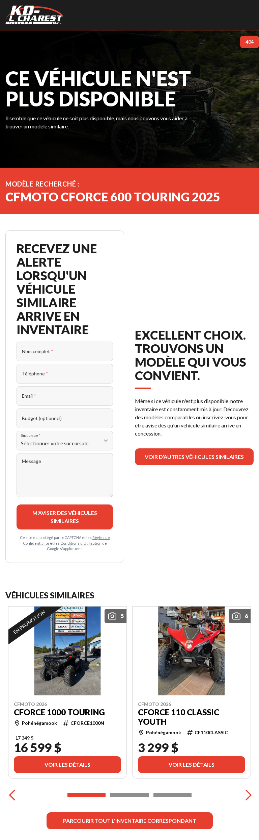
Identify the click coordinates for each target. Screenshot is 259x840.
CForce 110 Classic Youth (178, 716)
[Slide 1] (86, 795)
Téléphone (35, 373)
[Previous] (12, 794)
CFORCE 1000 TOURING (59, 712)
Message (31, 461)
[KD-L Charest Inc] (34, 14)
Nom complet (37, 351)
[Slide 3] (172, 795)
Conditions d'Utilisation (81, 543)
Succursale (31, 435)
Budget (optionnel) (42, 418)
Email (29, 396)
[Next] (247, 794)
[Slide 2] (129, 795)
